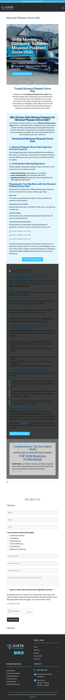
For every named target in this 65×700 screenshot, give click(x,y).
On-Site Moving (14, 546)
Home (35, 647)
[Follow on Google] (18, 652)
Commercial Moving (16, 544)
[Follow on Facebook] (15, 652)
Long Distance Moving (13, 673)
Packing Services (15, 541)
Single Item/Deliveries (13, 684)
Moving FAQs (38, 656)
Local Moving (13, 538)
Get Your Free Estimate (22, 74)
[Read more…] (16, 471)
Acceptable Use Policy (13, 603)
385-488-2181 (32, 499)
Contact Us (37, 659)
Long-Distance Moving (17, 535)
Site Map (48, 694)
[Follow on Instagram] (22, 652)
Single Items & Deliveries (17, 549)
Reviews (36, 653)
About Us (36, 650)
